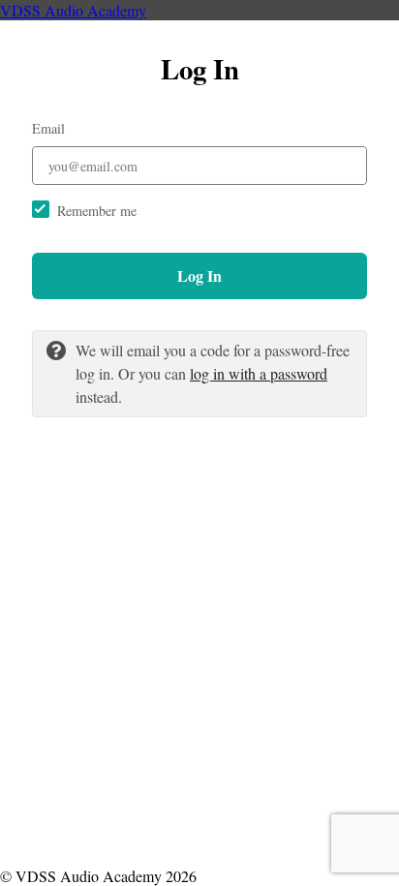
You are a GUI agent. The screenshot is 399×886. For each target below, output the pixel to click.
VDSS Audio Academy (73, 10)
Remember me (97, 210)
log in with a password (258, 373)
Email (48, 128)
